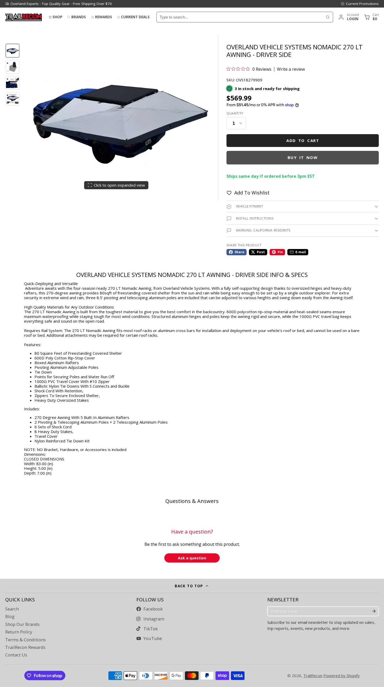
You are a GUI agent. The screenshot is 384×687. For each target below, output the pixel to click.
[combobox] (240, 17)
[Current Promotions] (360, 4)
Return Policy (18, 632)
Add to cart (302, 140)
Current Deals (135, 17)
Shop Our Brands (22, 624)
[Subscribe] (374, 611)
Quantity (234, 113)
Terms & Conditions (25, 639)
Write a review (291, 69)
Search (12, 609)
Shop (57, 17)
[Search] (328, 17)
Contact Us (16, 655)
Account (348, 17)
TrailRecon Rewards (25, 647)
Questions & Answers (192, 501)
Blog (10, 616)
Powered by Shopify (341, 675)
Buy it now (303, 157)
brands (78, 17)
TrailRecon (312, 675)
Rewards (103, 17)
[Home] (23, 17)
